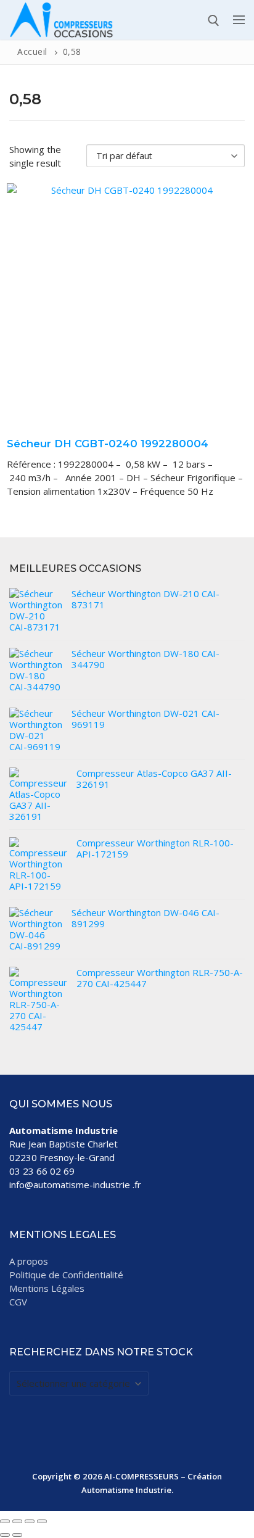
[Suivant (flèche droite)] (17, 1535)
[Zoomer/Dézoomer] (5, 1521)
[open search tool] (213, 21)
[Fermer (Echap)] (42, 1521)
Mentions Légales (46, 1288)
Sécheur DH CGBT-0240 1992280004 (107, 443)
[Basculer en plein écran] (17, 1521)
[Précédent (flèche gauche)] (5, 1535)
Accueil (32, 51)
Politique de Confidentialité (66, 1274)
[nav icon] (239, 20)
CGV (18, 1302)
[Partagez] (30, 1521)
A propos (28, 1261)
